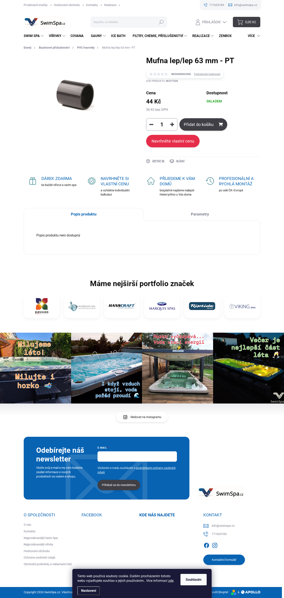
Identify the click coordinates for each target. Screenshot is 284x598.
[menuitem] (34, 36)
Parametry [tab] (200, 214)
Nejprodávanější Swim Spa (41, 538)
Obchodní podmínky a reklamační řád (48, 564)
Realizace (110, 5)
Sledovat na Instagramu (145, 417)
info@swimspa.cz (223, 525)
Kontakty (92, 5)
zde (170, 581)
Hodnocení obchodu (67, 5)
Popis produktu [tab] (83, 214)
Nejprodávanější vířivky (38, 544)
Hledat (161, 22)
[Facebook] (206, 544)
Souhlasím (193, 580)
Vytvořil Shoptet (218, 592)
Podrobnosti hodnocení (207, 74)
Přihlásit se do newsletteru (119, 485)
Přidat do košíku (199, 124)
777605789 (219, 534)
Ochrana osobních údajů (39, 557)
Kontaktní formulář (224, 559)
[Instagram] (215, 544)
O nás (27, 524)
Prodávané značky (36, 5)
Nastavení (88, 591)
